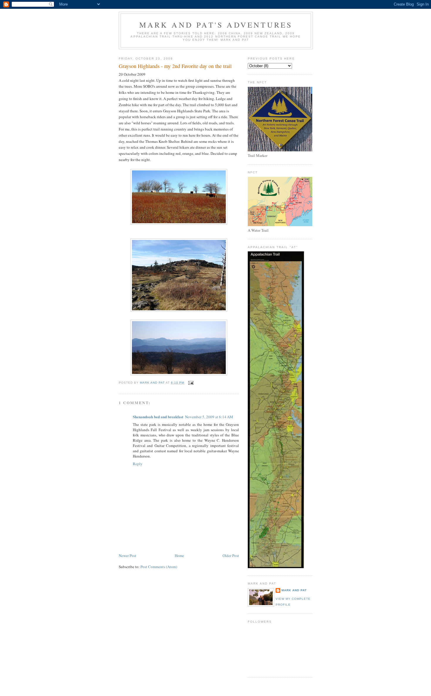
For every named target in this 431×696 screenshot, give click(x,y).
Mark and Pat (294, 590)
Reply (137, 463)
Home (179, 555)
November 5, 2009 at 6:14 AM (209, 416)
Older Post (231, 555)
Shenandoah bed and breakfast (158, 416)
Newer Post (127, 555)
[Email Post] (191, 382)
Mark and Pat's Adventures (216, 25)
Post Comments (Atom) (158, 566)
